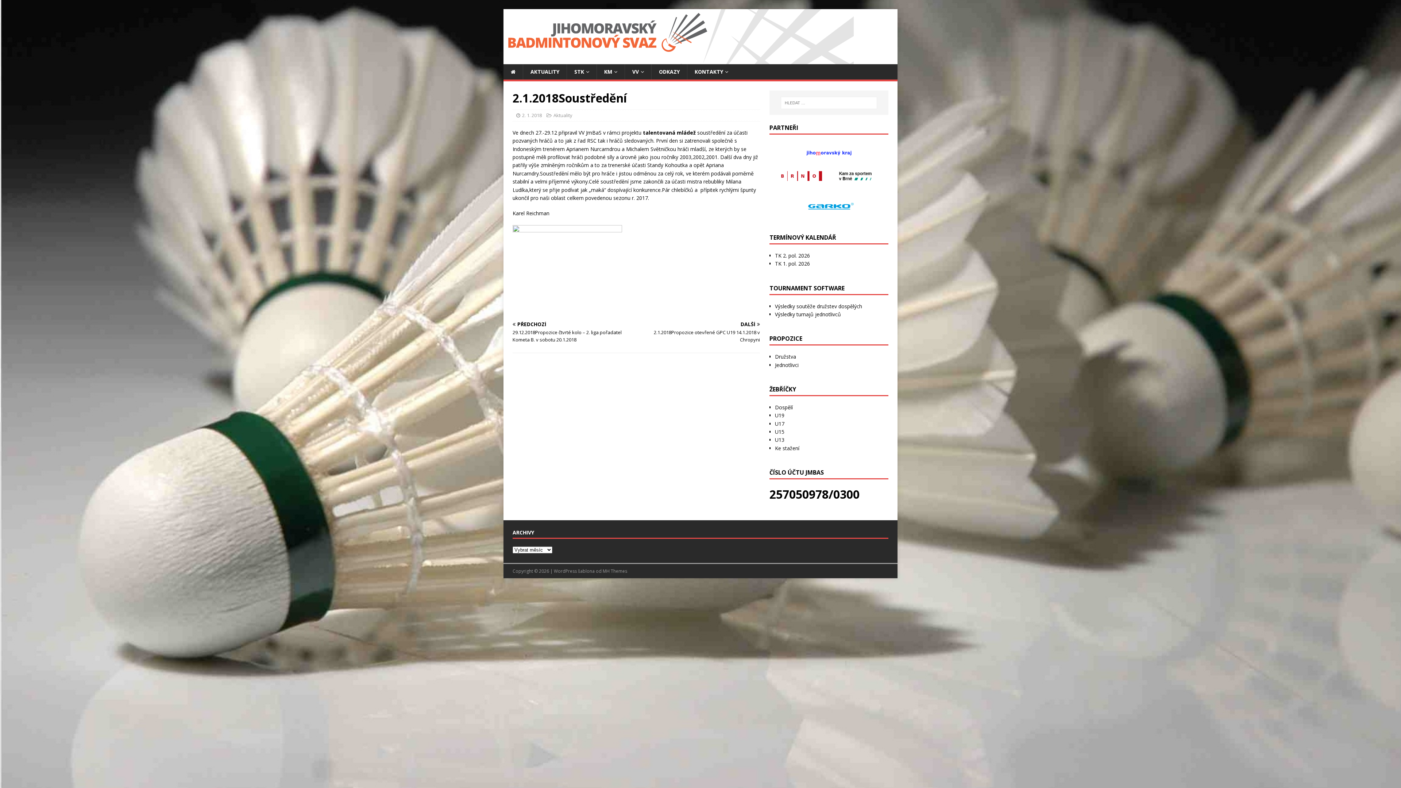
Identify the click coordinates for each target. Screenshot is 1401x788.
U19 (779, 415)
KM (608, 71)
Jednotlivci (787, 365)
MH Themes (615, 571)
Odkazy (669, 71)
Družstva (785, 356)
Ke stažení (787, 448)
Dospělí (784, 407)
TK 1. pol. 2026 (792, 263)
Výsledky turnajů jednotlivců (808, 314)
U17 (779, 423)
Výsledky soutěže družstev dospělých (818, 306)
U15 (779, 431)
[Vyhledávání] (829, 103)
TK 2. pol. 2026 (792, 255)
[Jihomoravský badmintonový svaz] (678, 60)
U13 (779, 439)
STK (579, 71)
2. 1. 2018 (532, 115)
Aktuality (544, 71)
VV (635, 71)
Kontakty (709, 71)
